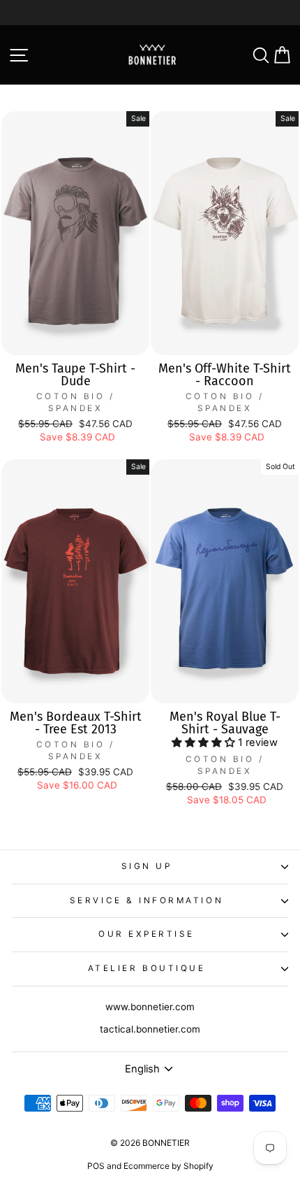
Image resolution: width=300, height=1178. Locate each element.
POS (96, 1166)
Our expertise (146, 934)
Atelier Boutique (147, 968)
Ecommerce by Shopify (168, 1166)
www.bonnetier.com (150, 1006)
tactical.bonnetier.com (150, 1029)
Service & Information (146, 900)
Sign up (146, 866)
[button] (205, 742)
